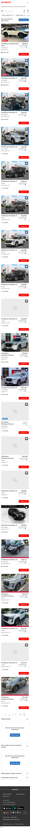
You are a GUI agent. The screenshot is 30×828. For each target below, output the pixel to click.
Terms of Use (6, 817)
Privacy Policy (14, 817)
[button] (24, 11)
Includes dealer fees (24, 45)
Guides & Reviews (20, 794)
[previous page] (6, 714)
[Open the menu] (28, 2)
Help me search (23, 20)
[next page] (24, 714)
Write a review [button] (15, 735)
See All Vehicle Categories (9, 804)
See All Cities (6, 800)
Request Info (24, 54)
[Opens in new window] (7, 808)
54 (20, 714)
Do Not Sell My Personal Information (11, 819)
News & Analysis (7, 794)
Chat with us (6, 796)
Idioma (6, 813)
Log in (25, 813)
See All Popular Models (9, 802)
